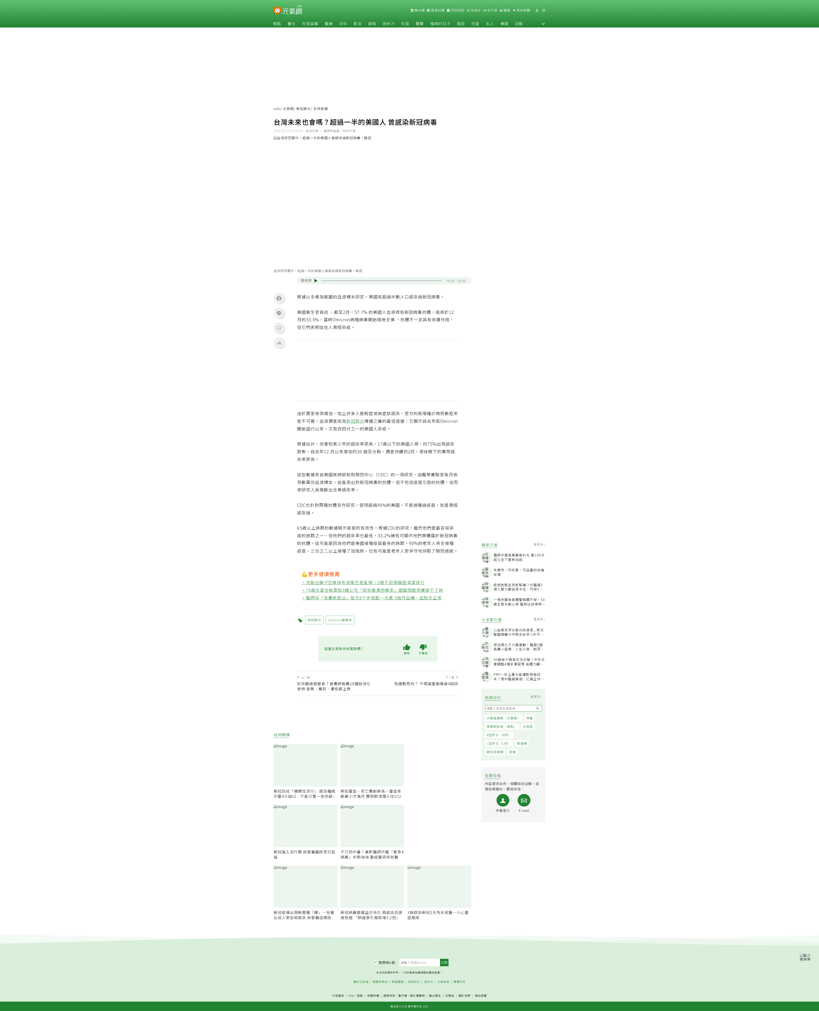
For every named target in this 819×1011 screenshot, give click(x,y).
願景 (506, 10)
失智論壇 (310, 23)
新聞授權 (373, 995)
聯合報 (419, 10)
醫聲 (420, 23)
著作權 (402, 996)
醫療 (329, 23)
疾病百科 (414, 981)
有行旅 (491, 10)
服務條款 (389, 996)
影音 (358, 23)
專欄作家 (460, 981)
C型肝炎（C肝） (498, 743)
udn (277, 108)
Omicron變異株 (340, 620)
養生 (292, 23)
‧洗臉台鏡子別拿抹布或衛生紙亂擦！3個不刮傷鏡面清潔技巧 (363, 582)
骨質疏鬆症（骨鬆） (501, 726)
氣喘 (512, 752)
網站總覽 (481, 995)
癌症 (461, 23)
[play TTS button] (316, 281)
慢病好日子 (440, 23)
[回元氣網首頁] (292, 10)
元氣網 (288, 108)
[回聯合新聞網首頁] (277, 11)
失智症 (528, 726)
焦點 (277, 23)
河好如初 (457, 10)
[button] (543, 23)
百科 (343, 23)
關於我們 (464, 995)
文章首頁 (443, 981)
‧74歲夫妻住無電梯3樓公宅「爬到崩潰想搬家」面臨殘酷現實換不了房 (372, 590)
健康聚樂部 (380, 981)
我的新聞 (523, 10)
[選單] (543, 10)
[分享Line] (279, 313)
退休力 (389, 23)
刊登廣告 (338, 995)
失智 (405, 23)
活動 (519, 23)
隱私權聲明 (417, 996)
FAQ (351, 996)
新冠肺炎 (303, 108)
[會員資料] (536, 10)
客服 (360, 996)
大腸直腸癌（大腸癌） (503, 718)
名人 (490, 23)
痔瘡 (529, 718)
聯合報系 (435, 995)
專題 (504, 23)
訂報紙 (449, 995)
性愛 (475, 23)
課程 (372, 23)
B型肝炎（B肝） (499, 735)
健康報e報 (387, 962)
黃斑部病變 (495, 752)
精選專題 (398, 981)
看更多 (539, 544)
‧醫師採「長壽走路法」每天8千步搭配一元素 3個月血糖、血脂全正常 (371, 598)
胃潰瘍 (522, 743)
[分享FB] (279, 298)
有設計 (475, 10)
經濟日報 (437, 10)
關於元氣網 (360, 981)
